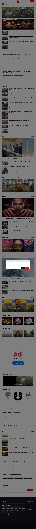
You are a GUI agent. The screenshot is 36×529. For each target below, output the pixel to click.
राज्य (7, 263)
